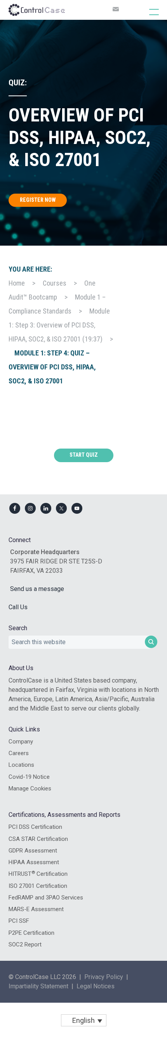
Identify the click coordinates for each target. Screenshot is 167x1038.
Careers (19, 753)
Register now (38, 200)
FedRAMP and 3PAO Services (46, 897)
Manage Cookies (30, 788)
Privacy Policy (103, 977)
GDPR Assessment (33, 850)
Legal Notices (96, 986)
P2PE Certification (31, 932)
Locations (21, 764)
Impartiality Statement (38, 986)
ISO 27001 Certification (38, 885)
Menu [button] (146, 11)
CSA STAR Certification (38, 838)
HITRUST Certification (38, 874)
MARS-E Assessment (36, 909)
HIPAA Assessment (34, 862)
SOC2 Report (25, 944)
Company (21, 741)
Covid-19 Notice (29, 776)
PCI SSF (19, 920)
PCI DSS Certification (35, 826)
